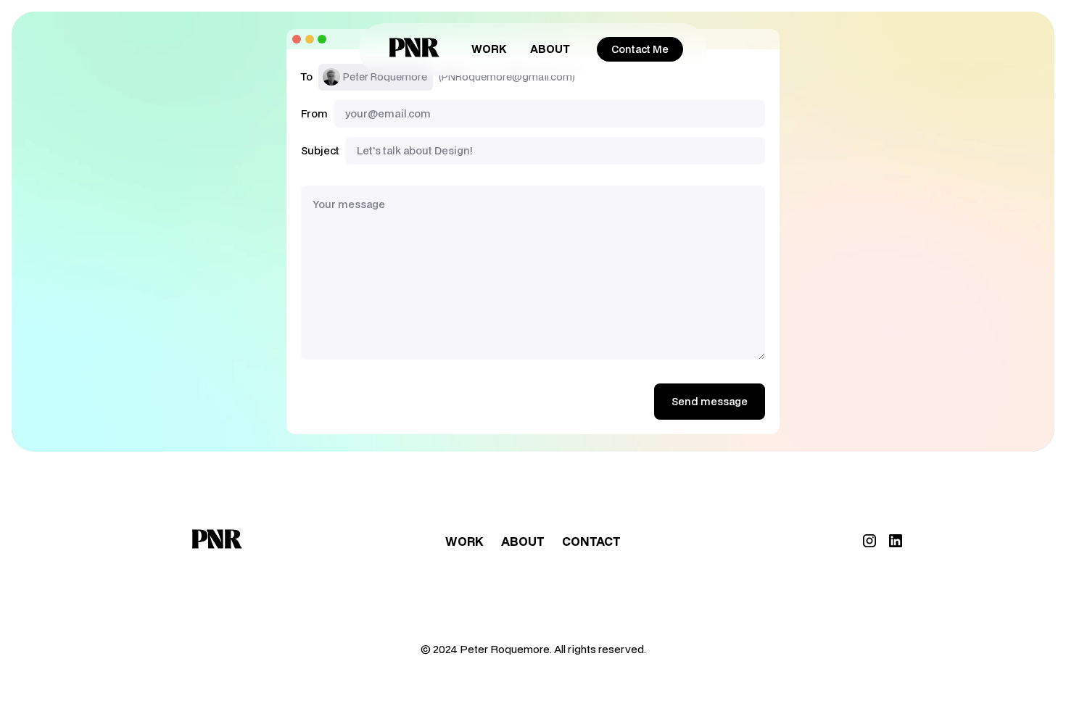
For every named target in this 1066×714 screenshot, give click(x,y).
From (314, 113)
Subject (320, 150)
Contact (591, 541)
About (550, 48)
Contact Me (640, 49)
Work (489, 48)
